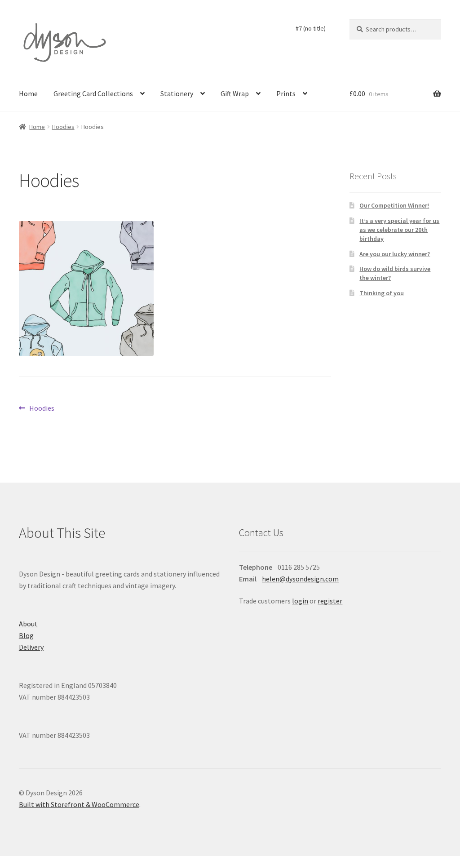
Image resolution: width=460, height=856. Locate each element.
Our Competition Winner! (394, 205)
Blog (26, 635)
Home (28, 93)
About (28, 623)
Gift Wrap (235, 93)
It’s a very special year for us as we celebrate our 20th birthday (399, 230)
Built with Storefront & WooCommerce (79, 804)
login (300, 600)
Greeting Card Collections (93, 93)
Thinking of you (381, 293)
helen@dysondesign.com (300, 578)
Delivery (31, 647)
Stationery (176, 93)
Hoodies (63, 127)
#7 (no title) (311, 28)
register (330, 600)
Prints (286, 93)
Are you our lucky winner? (394, 254)
